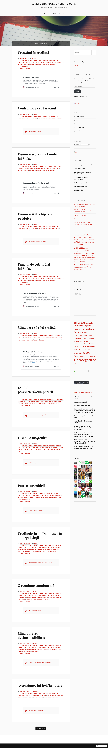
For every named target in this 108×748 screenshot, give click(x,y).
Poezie (82, 262)
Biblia (27, 60)
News (88, 349)
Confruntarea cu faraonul (37, 108)
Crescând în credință (33, 52)
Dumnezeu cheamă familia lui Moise (38, 156)
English (76, 65)
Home (45, 13)
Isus (93, 253)
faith (82, 251)
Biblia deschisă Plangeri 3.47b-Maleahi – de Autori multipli (84, 447)
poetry (86, 352)
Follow (77, 91)
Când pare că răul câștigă (37, 327)
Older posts (41, 728)
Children (32, 166)
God (78, 253)
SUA (89, 264)
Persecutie (49, 339)
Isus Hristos (83, 255)
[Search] (93, 52)
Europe (90, 335)
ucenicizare (81, 267)
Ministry (26, 64)
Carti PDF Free (54, 13)
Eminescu (86, 248)
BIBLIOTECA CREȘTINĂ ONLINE (83, 392)
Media (45, 549)
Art (85, 239)
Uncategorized (22, 66)
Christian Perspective (45, 60)
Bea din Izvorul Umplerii (82, 405)
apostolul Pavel (82, 239)
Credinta (55, 60)
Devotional (21, 62)
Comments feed (80, 127)
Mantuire (21, 64)
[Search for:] (85, 52)
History (34, 62)
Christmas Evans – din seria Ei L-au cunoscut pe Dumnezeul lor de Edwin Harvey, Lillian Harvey (84, 410)
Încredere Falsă (78, 190)
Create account (80, 116)
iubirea (89, 255)
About (62, 13)
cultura (85, 245)
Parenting (39, 497)
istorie (90, 253)
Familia (27, 168)
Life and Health (59, 62)
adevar (76, 235)
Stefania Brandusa (84, 264)
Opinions (78, 353)
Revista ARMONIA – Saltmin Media (54, 4)
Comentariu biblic (79, 329)
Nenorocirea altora (79, 168)
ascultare (91, 239)
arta (87, 239)
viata (81, 269)
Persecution (57, 339)
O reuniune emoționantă (36, 585)
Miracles (32, 64)
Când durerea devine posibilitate (32, 635)
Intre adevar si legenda (80, 215)
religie (93, 262)
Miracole (39, 64)
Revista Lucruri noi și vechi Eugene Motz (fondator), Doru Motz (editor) (84, 427)
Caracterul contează (80, 402)
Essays (85, 336)
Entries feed (79, 124)
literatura (92, 257)
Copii (45, 166)
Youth (59, 230)
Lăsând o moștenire (32, 438)
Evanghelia (77, 251)
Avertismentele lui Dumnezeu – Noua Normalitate (83, 173)
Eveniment (29, 62)
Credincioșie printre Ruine (81, 183)
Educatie (78, 335)
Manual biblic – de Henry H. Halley (83, 421)
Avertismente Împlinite (80, 186)
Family (31, 168)
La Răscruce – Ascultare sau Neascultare (81, 178)
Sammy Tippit (85, 356)
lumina (80, 259)
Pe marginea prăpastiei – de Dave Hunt (85, 416)
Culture (77, 332)
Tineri (51, 449)
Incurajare (41, 62)
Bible (23, 60)
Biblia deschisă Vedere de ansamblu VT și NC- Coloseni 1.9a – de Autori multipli (84, 441)
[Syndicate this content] (74, 392)
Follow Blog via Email (82, 74)
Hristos (87, 253)
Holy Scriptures (82, 253)
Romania (77, 264)
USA (29, 66)
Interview (86, 344)
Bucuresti (88, 242)
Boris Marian (83, 242)
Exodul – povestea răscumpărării (35, 389)
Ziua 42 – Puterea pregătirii (36, 510)
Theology (53, 64)
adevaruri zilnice (82, 235)
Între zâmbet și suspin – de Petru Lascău (84, 397)
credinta (80, 245)
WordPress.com (80, 131)
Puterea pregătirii (31, 485)
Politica (86, 262)
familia (86, 251)
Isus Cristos (76, 255)
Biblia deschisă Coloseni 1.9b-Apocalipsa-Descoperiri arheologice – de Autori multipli (84, 434)
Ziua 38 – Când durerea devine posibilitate (40, 662)
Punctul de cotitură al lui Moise (34, 266)
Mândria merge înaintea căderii (83, 165)
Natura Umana (80, 349)
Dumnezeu (79, 247)
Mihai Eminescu (85, 259)
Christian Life (33, 60)
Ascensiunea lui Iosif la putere (40, 685)
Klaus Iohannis (85, 257)
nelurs (34, 58)
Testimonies (46, 64)
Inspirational (49, 62)
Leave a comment (25, 68)
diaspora (89, 245)
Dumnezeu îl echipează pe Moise (35, 216)
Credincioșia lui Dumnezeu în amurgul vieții (40, 535)
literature (76, 259)
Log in (77, 120)
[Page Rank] (77, 104)
